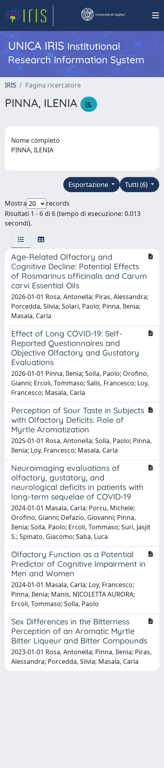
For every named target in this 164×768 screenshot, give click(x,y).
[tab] (21, 239)
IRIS (10, 85)
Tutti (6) (137, 184)
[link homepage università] (102, 15)
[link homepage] (29, 15)
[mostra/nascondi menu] (155, 15)
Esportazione (89, 184)
